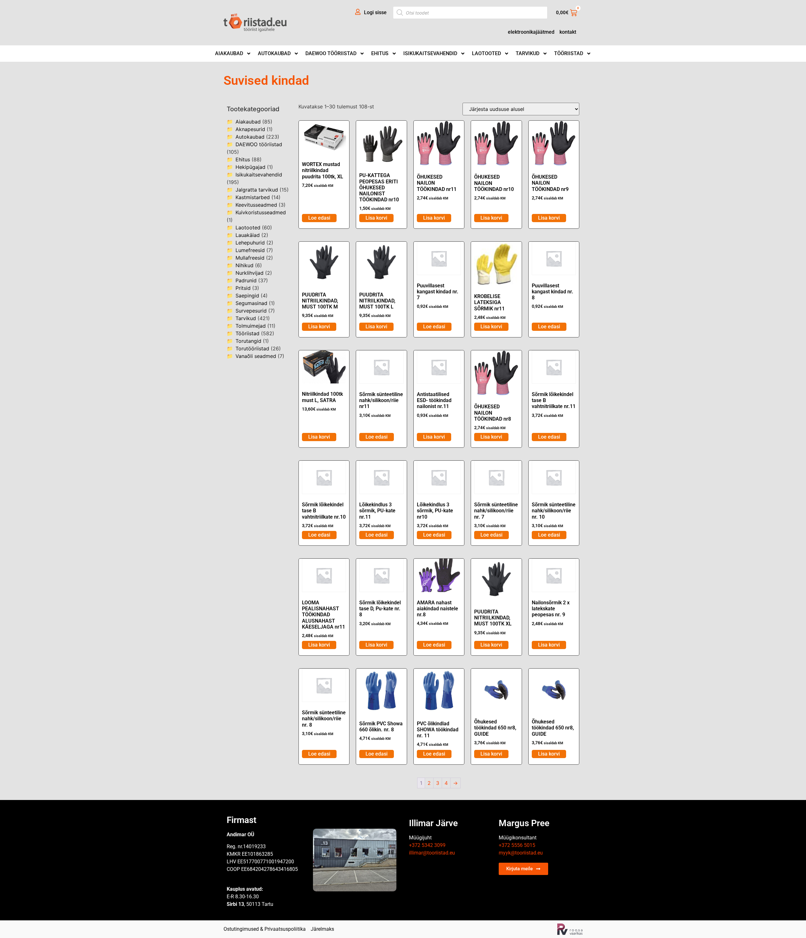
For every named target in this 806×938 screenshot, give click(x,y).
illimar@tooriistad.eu (432, 853)
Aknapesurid (250, 129)
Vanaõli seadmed (256, 356)
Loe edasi (319, 218)
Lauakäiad (248, 235)
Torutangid (248, 341)
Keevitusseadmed (256, 205)
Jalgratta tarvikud (257, 190)
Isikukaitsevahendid (430, 53)
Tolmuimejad (251, 326)
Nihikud (244, 265)
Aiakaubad (229, 53)
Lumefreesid (250, 250)
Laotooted (486, 53)
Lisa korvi (376, 218)
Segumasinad (251, 303)
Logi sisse (375, 12)
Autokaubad (274, 53)
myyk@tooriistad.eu (521, 853)
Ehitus (380, 53)
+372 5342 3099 (427, 845)
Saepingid (247, 295)
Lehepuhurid (250, 242)
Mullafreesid (250, 258)
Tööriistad (568, 53)
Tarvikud (527, 53)
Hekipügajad (250, 167)
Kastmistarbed (253, 197)
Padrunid (246, 280)
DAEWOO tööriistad (330, 53)
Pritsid (243, 288)
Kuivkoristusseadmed (261, 212)
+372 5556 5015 (517, 845)
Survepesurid (251, 311)
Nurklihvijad (250, 273)
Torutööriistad (252, 348)
